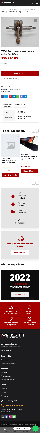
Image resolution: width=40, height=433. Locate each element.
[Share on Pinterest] (10, 96)
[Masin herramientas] (7, 3)
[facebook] (6, 416)
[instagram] (10, 416)
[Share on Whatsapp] (17, 96)
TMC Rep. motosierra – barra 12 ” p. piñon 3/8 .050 (29, 157)
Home (3, 9)
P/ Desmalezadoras (26, 9)
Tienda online (12, 9)
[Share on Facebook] (3, 96)
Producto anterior (33, 183)
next (37, 131)
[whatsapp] (14, 416)
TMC (8, 92)
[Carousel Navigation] (35, 131)
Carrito (15, 430)
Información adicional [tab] (7, 105)
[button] (35, 20)
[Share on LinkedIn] (14, 96)
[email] (3, 416)
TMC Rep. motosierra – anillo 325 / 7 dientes (10, 160)
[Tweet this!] (6, 96)
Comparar (25, 430)
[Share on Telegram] (25, 96)
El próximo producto (37, 183)
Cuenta (5, 432)
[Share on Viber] (21, 96)
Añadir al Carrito (20, 73)
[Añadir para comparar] (19, 78)
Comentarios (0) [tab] (20, 105)
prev (33, 131)
